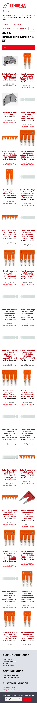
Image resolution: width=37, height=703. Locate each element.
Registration (9, 15)
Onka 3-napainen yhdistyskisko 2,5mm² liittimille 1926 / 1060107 (10, 635)
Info (26, 18)
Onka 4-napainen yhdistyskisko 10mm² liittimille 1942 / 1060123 (10, 394)
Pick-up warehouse (12, 18)
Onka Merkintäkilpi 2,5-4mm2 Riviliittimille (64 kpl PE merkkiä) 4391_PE (27, 354)
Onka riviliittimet (21, 28)
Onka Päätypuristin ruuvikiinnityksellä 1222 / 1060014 (9, 76)
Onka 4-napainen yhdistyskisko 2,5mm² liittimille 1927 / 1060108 (27, 154)
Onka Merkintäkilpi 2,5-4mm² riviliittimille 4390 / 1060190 (27, 115)
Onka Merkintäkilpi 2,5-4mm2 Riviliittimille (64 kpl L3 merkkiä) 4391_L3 (27, 433)
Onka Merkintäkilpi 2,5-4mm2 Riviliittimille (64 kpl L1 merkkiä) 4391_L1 (9, 596)
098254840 (10, 688)
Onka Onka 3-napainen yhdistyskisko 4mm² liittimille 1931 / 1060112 (27, 596)
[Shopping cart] (31, 17)
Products (30, 15)
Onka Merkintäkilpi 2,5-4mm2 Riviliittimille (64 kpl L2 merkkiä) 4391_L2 (9, 433)
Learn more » (29, 695)
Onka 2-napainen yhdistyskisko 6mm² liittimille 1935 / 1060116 (27, 635)
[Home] (14, 9)
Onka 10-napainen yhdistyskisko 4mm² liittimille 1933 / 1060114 (9, 233)
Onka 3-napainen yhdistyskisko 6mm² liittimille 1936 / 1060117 (10, 274)
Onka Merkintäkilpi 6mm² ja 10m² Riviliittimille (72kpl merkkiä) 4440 (27, 313)
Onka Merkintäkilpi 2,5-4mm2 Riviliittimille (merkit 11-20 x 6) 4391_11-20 (9, 474)
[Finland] (4, 20)
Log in (20, 15)
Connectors (16, 24)
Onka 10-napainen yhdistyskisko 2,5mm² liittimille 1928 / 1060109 (9, 154)
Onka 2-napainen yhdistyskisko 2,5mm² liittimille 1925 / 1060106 (27, 77)
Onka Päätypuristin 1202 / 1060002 (9, 114)
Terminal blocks (8, 28)
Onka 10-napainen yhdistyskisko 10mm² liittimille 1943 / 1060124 (27, 473)
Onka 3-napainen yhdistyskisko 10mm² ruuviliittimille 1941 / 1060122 (10, 555)
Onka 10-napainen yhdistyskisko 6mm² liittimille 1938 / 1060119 (9, 514)
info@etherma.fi (9, 690)
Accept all (26, 699)
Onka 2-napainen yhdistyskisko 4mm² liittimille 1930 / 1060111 (27, 394)
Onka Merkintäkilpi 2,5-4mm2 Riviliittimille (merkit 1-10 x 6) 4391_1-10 (27, 234)
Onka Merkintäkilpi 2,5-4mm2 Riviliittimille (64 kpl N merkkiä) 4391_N (9, 354)
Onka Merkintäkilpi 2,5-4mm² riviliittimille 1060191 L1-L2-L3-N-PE (9, 313)
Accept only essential (13, 699)
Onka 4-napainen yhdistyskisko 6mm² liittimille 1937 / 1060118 (27, 554)
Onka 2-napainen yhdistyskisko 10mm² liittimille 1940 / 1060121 (10, 193)
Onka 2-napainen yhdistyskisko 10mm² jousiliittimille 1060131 (27, 514)
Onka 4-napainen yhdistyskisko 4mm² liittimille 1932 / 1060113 (27, 274)
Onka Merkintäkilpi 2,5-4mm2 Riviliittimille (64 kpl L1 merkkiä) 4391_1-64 (27, 194)
